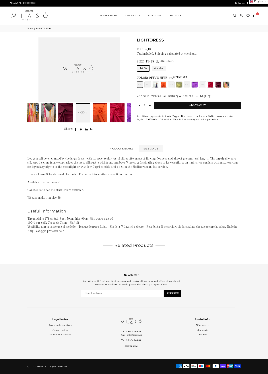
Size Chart (166, 61)
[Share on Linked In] (86, 129)
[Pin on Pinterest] (81, 129)
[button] (254, 15)
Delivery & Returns (180, 96)
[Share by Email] (92, 129)
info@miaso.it (131, 346)
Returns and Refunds (60, 334)
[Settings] (241, 15)
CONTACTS (175, 16)
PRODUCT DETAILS (121, 148)
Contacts (202, 334)
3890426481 (23, 3)
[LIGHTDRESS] (48, 112)
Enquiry (205, 96)
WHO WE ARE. (132, 16)
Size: (155, 61)
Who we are (202, 325)
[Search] (235, 15)
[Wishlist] (248, 15)
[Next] (126, 69)
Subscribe (172, 294)
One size (159, 68)
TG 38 (143, 68)
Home (30, 29)
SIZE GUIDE (154, 16)
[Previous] (32, 69)
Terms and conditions (60, 325)
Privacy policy (60, 330)
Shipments (202, 330)
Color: (162, 77)
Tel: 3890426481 (131, 340)
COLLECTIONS (107, 16)
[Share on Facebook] (75, 129)
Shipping (160, 53)
